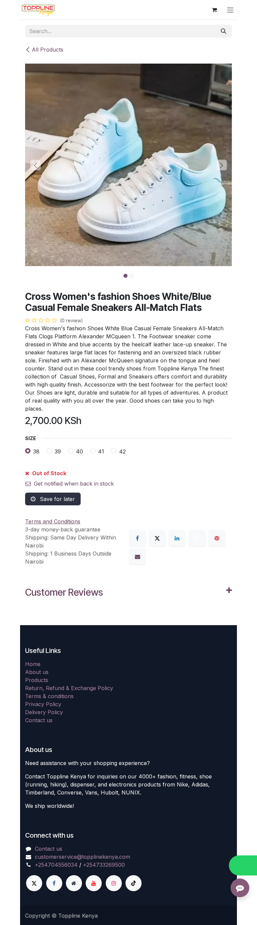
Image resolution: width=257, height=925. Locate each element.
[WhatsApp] (197, 538)
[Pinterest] (217, 538)
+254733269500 (104, 864)
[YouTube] (94, 883)
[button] (35, 165)
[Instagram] (114, 883)
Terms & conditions (49, 696)
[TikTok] (133, 883)
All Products (47, 49)
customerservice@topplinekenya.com (82, 856)
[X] (157, 538)
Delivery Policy (44, 712)
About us (37, 672)
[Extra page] (74, 883)
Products (36, 680)
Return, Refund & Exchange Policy (69, 688)
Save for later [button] (56, 499)
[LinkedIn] (177, 538)
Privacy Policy (43, 704)
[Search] (223, 31)
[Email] (138, 557)
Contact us (39, 720)
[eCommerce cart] (214, 9)
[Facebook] (138, 538)
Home (32, 664)
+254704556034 (56, 864)
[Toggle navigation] (230, 10)
